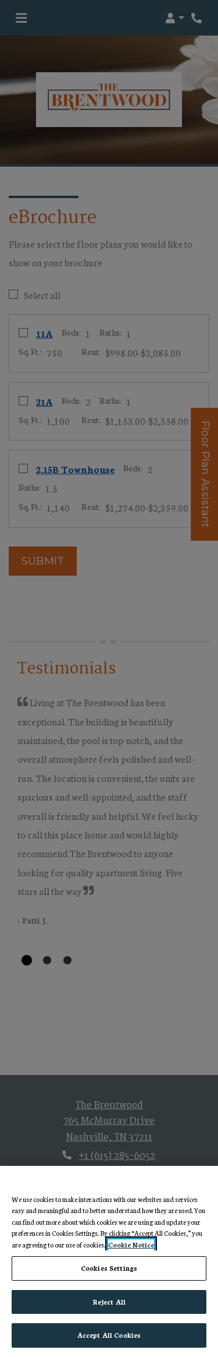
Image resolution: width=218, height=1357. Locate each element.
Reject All (109, 1301)
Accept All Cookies (109, 1335)
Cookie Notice (131, 1244)
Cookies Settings (109, 1268)
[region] (109, 1261)
